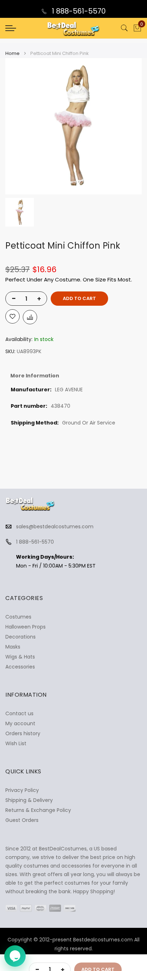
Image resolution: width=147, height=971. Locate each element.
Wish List (15, 743)
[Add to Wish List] (12, 316)
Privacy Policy (22, 790)
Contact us (19, 713)
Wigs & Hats (20, 656)
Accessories (20, 666)
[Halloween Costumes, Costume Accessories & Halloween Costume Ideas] (73, 28)
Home (12, 53)
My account (20, 723)
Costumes (18, 616)
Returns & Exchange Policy (38, 810)
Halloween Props (25, 626)
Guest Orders (22, 820)
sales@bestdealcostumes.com (54, 526)
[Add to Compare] (30, 317)
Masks (12, 646)
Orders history (22, 733)
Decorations (20, 636)
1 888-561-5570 (78, 11)
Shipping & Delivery (29, 800)
